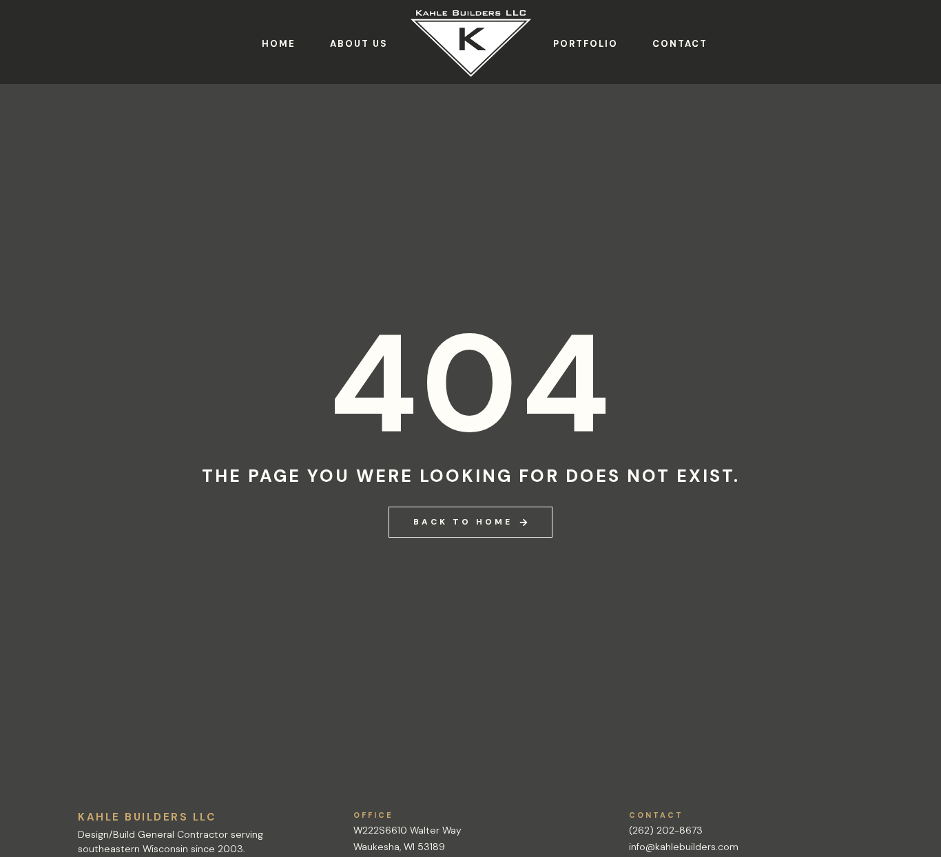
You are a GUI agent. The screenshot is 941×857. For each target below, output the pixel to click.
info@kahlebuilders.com (683, 846)
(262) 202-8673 (666, 830)
